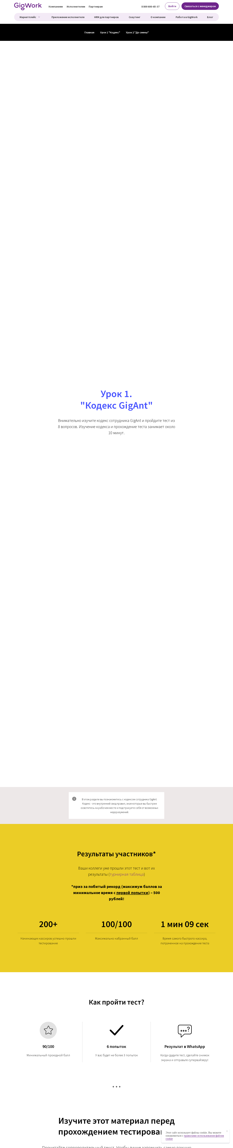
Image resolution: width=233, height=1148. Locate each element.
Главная (89, 32)
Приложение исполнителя (68, 17)
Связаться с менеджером (200, 6)
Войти (172, 6)
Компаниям (56, 6)
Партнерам (96, 6)
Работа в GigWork (187, 17)
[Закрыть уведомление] (227, 1131)
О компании (158, 17)
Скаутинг (134, 17)
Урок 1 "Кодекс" (110, 32)
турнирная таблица (127, 874)
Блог (210, 17)
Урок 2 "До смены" (137, 32)
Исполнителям (76, 6)
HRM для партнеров (106, 17)
